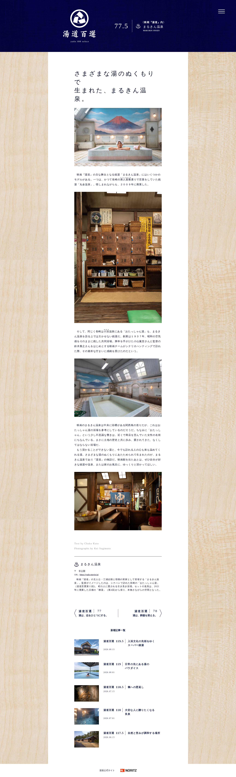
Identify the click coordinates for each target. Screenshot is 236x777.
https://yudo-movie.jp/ (89, 574)
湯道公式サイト (107, 770)
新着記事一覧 (118, 630)
